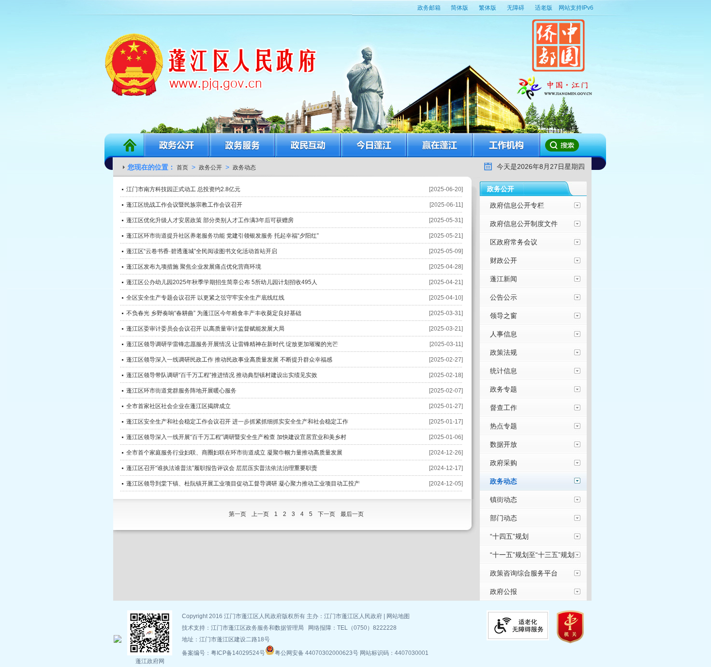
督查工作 (503, 407)
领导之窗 (503, 315)
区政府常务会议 (513, 242)
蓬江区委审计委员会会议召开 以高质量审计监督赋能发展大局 (205, 328)
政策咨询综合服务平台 (524, 573)
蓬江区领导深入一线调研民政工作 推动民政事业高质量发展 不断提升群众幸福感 (229, 359)
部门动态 (503, 518)
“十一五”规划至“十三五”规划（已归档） (532, 557)
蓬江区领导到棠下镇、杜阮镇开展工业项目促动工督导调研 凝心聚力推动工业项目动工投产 (243, 483)
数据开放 (503, 444)
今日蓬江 (374, 145)
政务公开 (176, 145)
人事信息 (503, 334)
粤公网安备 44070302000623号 (317, 653)
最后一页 (352, 514)
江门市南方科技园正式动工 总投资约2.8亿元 (183, 189)
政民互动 (308, 145)
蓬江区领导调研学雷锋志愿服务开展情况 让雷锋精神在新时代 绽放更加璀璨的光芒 (232, 344)
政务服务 (242, 145)
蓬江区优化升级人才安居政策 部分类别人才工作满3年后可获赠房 (210, 220)
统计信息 (503, 371)
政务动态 (244, 167)
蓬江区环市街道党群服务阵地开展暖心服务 (181, 390)
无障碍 (515, 7)
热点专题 (503, 426)
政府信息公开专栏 (517, 205)
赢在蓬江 (440, 145)
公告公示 (503, 297)
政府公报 (503, 591)
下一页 (327, 514)
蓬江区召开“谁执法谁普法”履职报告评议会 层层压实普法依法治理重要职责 (221, 468)
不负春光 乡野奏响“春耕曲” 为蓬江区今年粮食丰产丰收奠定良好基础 (213, 313)
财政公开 (503, 260)
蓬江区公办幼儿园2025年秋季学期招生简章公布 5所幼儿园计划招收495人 (221, 282)
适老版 (543, 7)
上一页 (261, 514)
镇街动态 (503, 499)
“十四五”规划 (509, 536)
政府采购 (503, 463)
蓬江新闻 (503, 279)
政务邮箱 (429, 7)
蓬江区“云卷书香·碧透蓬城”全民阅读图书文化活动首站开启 (201, 251)
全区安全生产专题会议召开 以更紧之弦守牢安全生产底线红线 (205, 297)
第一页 (238, 514)
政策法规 (503, 352)
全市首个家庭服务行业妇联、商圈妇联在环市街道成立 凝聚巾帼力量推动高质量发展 (234, 452)
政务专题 (503, 389)
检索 (561, 145)
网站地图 (398, 616)
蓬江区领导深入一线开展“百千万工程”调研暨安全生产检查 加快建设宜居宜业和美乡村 (236, 437)
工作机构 (507, 145)
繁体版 (487, 7)
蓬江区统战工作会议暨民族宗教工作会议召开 (184, 204)
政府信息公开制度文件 (524, 223)
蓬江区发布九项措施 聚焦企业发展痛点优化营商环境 (193, 266)
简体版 (459, 7)
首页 (130, 145)
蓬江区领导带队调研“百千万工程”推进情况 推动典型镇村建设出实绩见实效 (221, 375)
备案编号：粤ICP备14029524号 (223, 653)
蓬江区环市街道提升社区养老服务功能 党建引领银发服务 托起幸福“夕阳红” (222, 235)
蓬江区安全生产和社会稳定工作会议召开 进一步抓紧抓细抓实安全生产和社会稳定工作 (237, 421)
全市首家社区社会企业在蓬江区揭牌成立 (178, 406)
